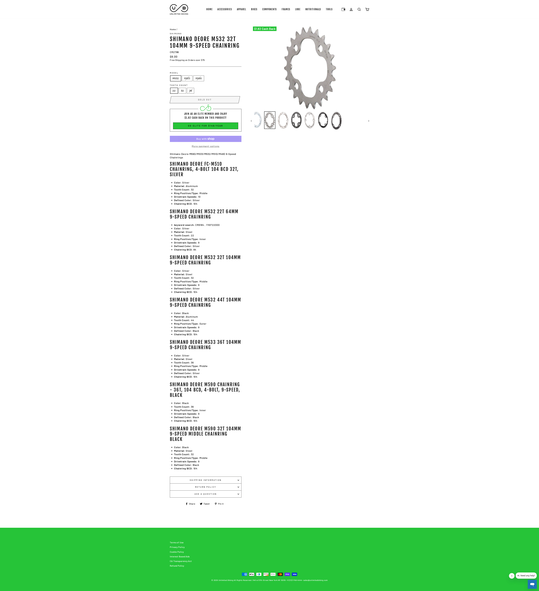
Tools (329, 9)
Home (209, 9)
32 (182, 90)
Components (269, 9)
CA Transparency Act (181, 561)
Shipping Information (205, 480)
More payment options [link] (205, 146)
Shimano (176, 33)
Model (174, 73)
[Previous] (252, 120)
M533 (187, 78)
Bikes (254, 9)
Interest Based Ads (180, 556)
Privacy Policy (177, 547)
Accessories (224, 9)
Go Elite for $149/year (205, 126)
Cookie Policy (177, 552)
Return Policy (205, 487)
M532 (176, 78)
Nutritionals (313, 9)
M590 (199, 78)
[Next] (367, 120)
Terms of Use (177, 542)
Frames (286, 9)
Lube (298, 9)
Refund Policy (177, 565)
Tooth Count (179, 85)
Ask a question (206, 494)
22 (174, 90)
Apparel (241, 9)
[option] (310, 68)
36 (190, 90)
